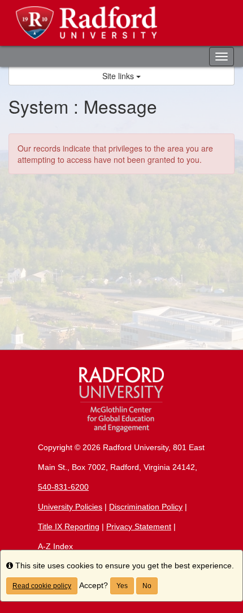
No (146, 586)
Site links (119, 75)
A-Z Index (55, 546)
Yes (122, 586)
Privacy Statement (138, 526)
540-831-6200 (63, 486)
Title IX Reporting (68, 526)
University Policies (70, 506)
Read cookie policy (41, 586)
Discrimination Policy (146, 506)
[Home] (121, 399)
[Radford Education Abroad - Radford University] (121, 23)
